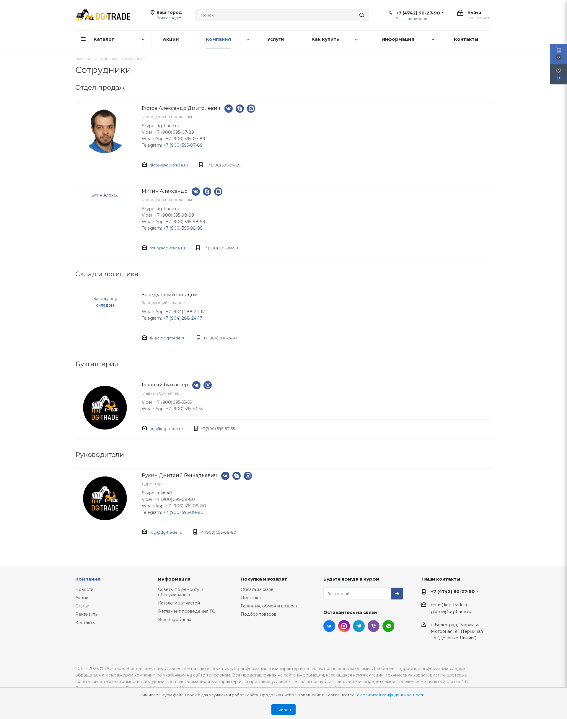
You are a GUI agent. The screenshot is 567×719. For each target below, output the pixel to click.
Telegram (359, 626)
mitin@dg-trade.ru (167, 248)
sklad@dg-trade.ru (167, 338)
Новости (84, 589)
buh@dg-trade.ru (166, 428)
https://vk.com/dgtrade (228, 108)
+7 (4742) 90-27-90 (418, 13)
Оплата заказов (257, 589)
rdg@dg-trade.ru (165, 532)
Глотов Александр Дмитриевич (181, 108)
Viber (373, 626)
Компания (87, 579)
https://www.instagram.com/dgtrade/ (251, 108)
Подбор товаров (258, 614)
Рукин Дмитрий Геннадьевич (179, 475)
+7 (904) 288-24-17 (182, 318)
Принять (283, 709)
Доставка (251, 597)
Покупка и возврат (264, 579)
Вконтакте (329, 626)
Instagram (344, 626)
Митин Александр (165, 191)
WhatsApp (388, 626)
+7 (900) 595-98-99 (183, 228)
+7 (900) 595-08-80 (183, 512)
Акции (82, 597)
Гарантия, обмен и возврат (269, 606)
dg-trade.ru (240, 108)
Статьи (82, 606)
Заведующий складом (170, 295)
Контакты (85, 622)
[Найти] (362, 15)
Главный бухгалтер (165, 385)
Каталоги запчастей (179, 603)
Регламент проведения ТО (187, 611)
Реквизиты (86, 614)
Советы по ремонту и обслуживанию (180, 592)
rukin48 (236, 476)
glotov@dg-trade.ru (168, 165)
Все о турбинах (174, 619)
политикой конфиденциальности (392, 695)
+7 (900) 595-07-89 (183, 145)
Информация (174, 579)
